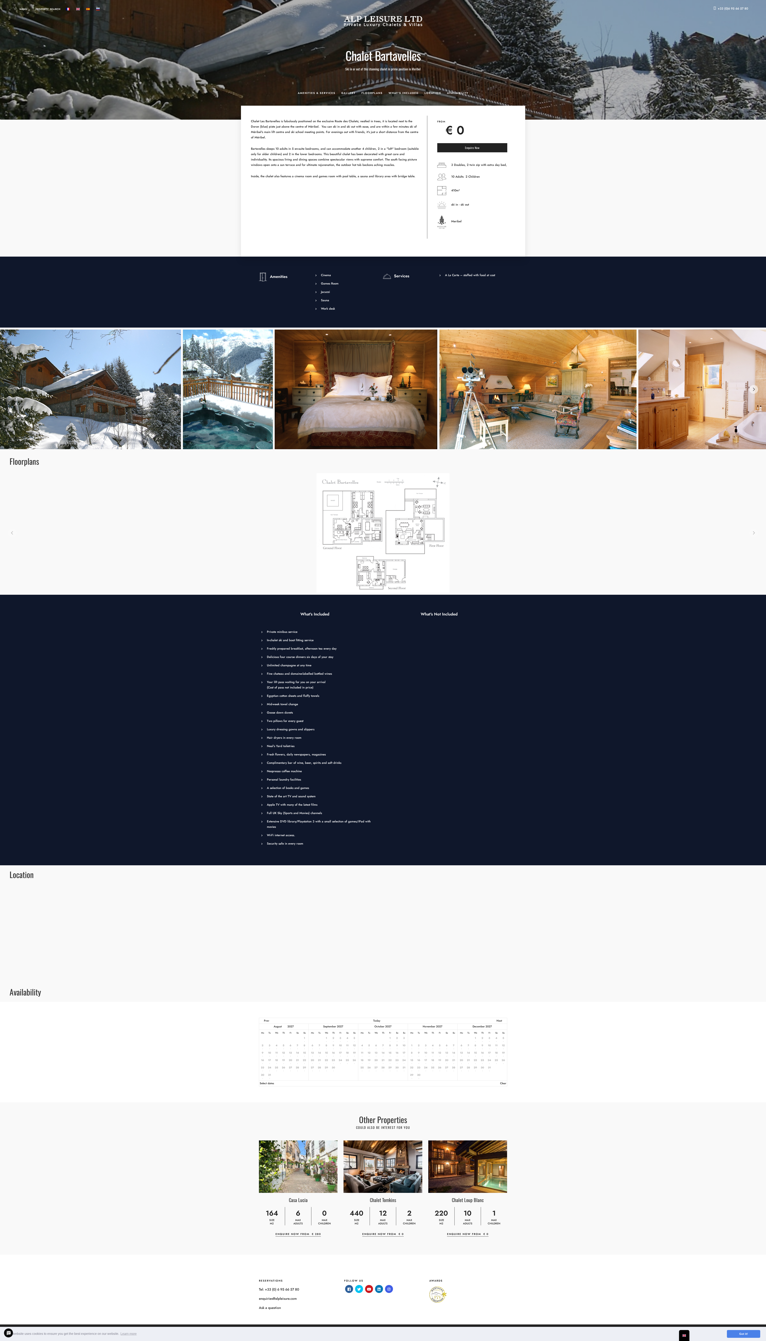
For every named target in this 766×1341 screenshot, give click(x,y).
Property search (48, 9)
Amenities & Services (316, 93)
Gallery (348, 93)
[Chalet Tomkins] (383, 1166)
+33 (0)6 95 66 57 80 (733, 8)
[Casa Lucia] (298, 1166)
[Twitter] (359, 1289)
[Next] (753, 389)
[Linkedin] (379, 1289)
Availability (457, 93)
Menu (23, 9)
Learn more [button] (128, 1333)
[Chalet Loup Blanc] (467, 1166)
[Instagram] (389, 1289)
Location (432, 93)
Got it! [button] (743, 1333)
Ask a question (270, 1307)
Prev (266, 1021)
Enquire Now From (298, 1234)
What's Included (404, 93)
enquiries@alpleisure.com (278, 1298)
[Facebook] (349, 1289)
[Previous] (12, 389)
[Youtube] (369, 1289)
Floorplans (372, 93)
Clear (503, 1083)
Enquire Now (472, 148)
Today (376, 1021)
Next (499, 1021)
